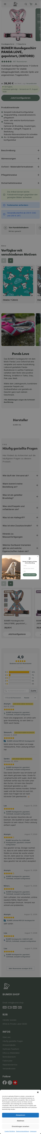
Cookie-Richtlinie (10, 1131)
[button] (38, 1092)
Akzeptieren (20, 1115)
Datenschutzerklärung (22, 1131)
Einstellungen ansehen (20, 1126)
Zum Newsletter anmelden (29, 574)
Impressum (33, 1131)
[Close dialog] (38, 556)
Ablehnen (20, 1121)
